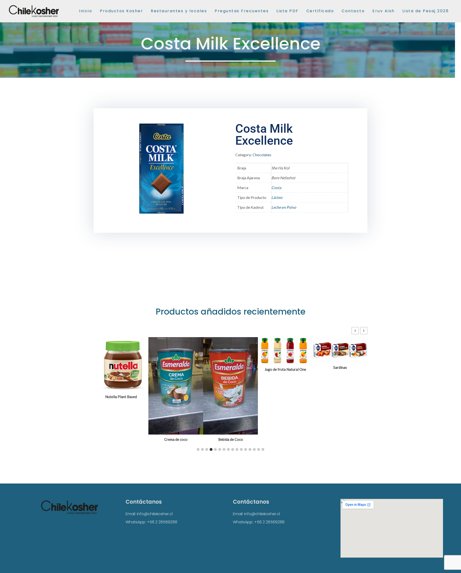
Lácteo (276, 197)
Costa (276, 187)
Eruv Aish (383, 11)
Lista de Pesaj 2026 (425, 11)
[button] (363, 330)
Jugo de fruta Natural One (285, 369)
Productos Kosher (121, 11)
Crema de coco (176, 439)
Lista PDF (287, 11)
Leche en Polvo (283, 207)
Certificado (320, 11)
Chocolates (262, 154)
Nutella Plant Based (121, 396)
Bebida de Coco (230, 439)
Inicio (85, 11)
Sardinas (340, 367)
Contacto (353, 11)
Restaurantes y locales (179, 11)
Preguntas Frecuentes (242, 11)
